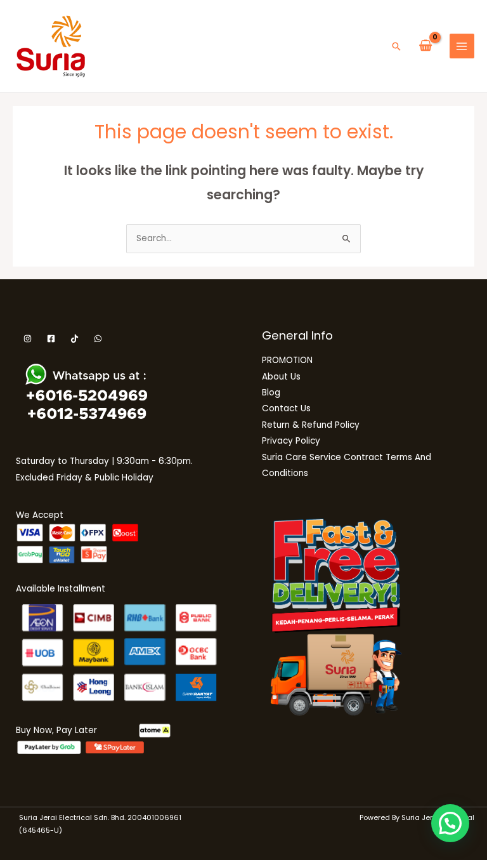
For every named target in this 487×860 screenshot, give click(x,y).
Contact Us (286, 408)
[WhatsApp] (98, 338)
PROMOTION (287, 360)
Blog (271, 393)
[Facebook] (51, 338)
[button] (396, 46)
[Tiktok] (74, 338)
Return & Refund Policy (311, 425)
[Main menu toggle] (462, 46)
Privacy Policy (291, 441)
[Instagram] (27, 338)
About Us (281, 377)
